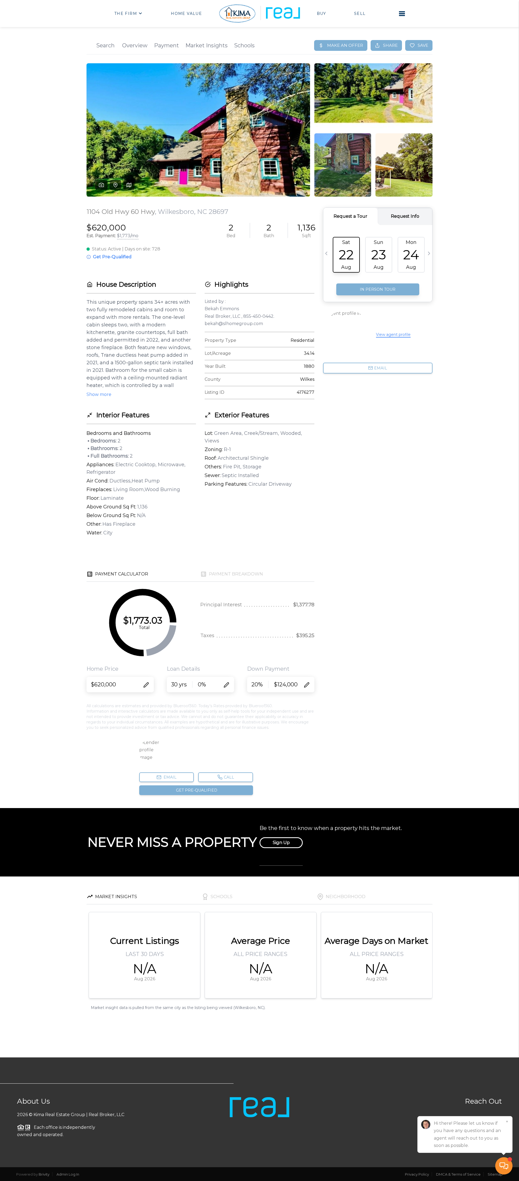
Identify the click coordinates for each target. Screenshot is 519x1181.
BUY (321, 13)
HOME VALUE (186, 13)
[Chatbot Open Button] (504, 1166)
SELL (360, 13)
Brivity (44, 1174)
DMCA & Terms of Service (458, 1174)
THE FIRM (125, 13)
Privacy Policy (417, 1174)
